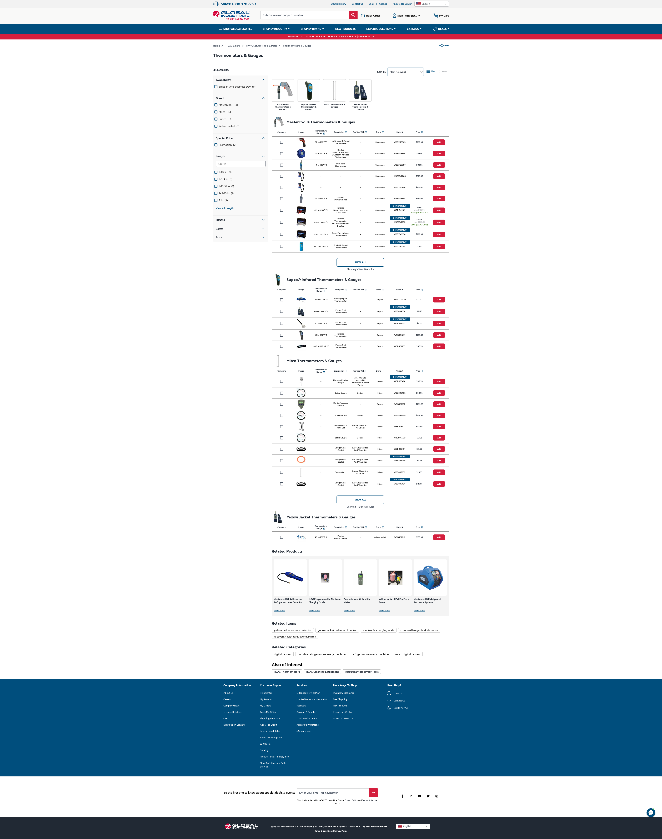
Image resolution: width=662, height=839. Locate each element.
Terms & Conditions (324, 830)
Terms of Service (369, 800)
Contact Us (357, 4)
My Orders (265, 705)
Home (216, 46)
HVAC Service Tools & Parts (261, 46)
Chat (371, 4)
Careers (227, 699)
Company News (231, 705)
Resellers (301, 705)
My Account (266, 699)
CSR (225, 718)
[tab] (431, 71)
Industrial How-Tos (343, 718)
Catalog (383, 4)
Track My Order (268, 712)
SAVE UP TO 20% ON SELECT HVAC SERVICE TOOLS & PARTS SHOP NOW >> (331, 36)
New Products (340, 705)
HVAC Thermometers (287, 672)
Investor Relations (232, 712)
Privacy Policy (351, 800)
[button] (432, 3)
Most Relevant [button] (398, 72)
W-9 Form (265, 744)
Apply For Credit (268, 725)
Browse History (338, 4)
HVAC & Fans (233, 46)
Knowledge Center (402, 4)
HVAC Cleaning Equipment (322, 672)
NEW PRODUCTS (345, 29)
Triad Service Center (307, 718)
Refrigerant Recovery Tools (362, 672)
